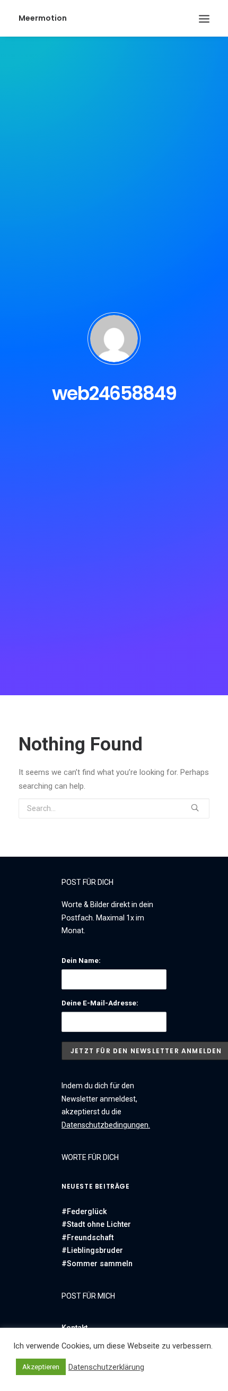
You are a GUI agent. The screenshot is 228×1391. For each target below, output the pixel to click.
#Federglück (84, 1211)
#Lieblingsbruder (92, 1250)
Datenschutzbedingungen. (106, 1125)
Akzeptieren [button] (40, 1367)
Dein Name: (81, 961)
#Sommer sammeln (97, 1263)
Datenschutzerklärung (106, 1367)
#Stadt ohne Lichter (96, 1224)
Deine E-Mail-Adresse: (100, 1003)
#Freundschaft (87, 1237)
